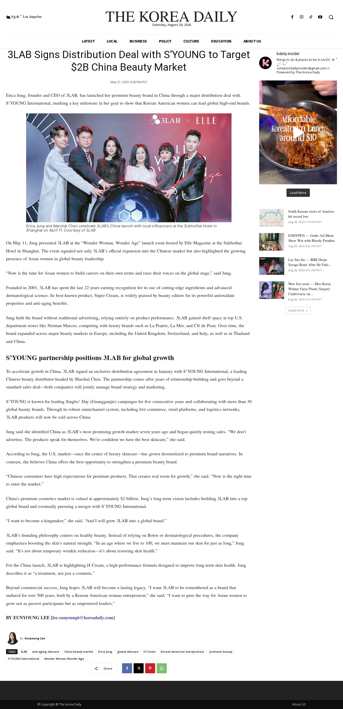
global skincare (128, 651)
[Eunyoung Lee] (13, 638)
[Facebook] (292, 17)
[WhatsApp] (162, 668)
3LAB (24, 651)
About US (299, 704)
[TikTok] (311, 17)
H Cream (150, 651)
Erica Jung (105, 651)
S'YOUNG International (23, 658)
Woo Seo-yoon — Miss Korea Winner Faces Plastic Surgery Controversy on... (309, 288)
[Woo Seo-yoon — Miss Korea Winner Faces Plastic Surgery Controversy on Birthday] (271, 290)
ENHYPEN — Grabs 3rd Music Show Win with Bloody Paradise (311, 238)
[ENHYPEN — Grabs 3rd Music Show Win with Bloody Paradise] (271, 242)
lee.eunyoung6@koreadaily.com (82, 617)
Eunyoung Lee (35, 638)
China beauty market (78, 651)
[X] (139, 668)
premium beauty (221, 651)
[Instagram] (301, 17)
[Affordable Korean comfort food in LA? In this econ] (298, 132)
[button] (331, 17)
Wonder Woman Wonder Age (64, 658)
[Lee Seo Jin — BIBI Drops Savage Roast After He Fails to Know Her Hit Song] (271, 266)
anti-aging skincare (45, 651)
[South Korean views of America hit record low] (271, 218)
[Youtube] (320, 17)
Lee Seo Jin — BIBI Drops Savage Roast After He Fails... (309, 262)
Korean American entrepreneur (182, 651)
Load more (296, 310)
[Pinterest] (150, 668)
